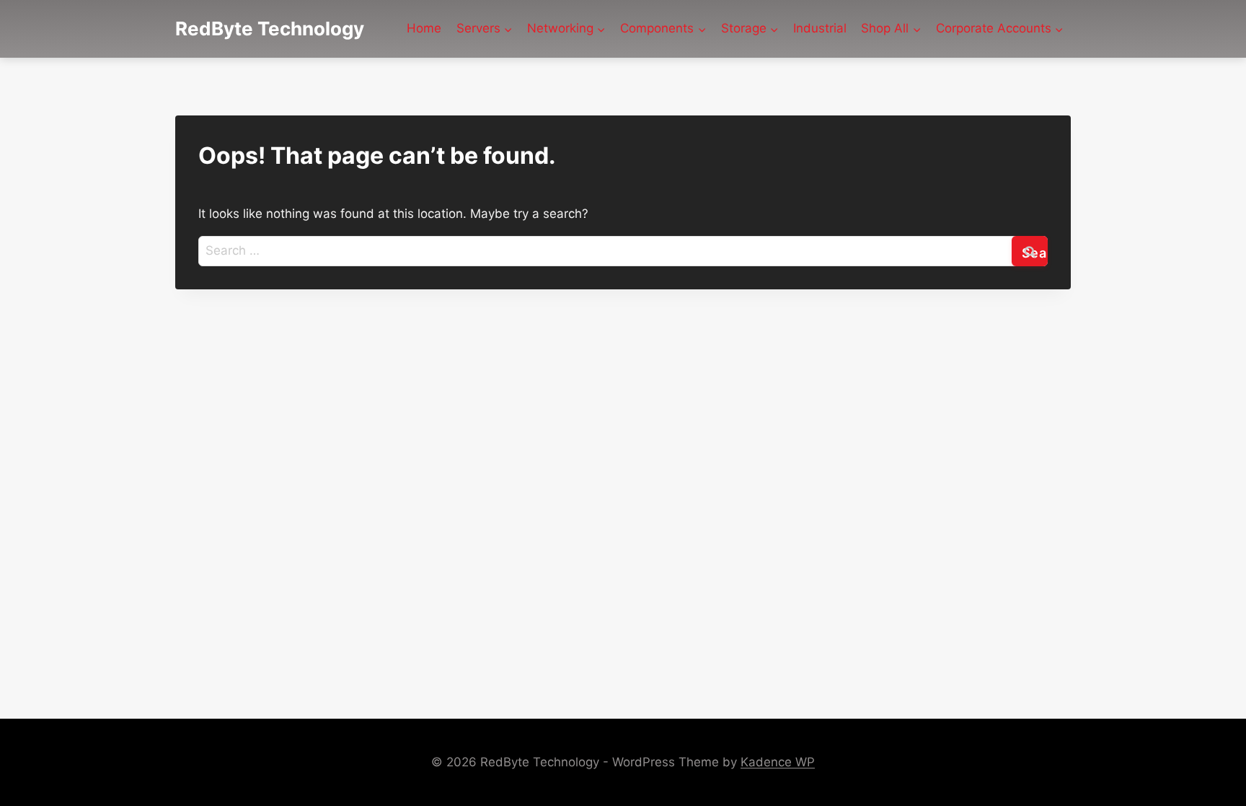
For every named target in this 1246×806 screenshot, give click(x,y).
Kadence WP (778, 762)
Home (424, 28)
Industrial (820, 28)
